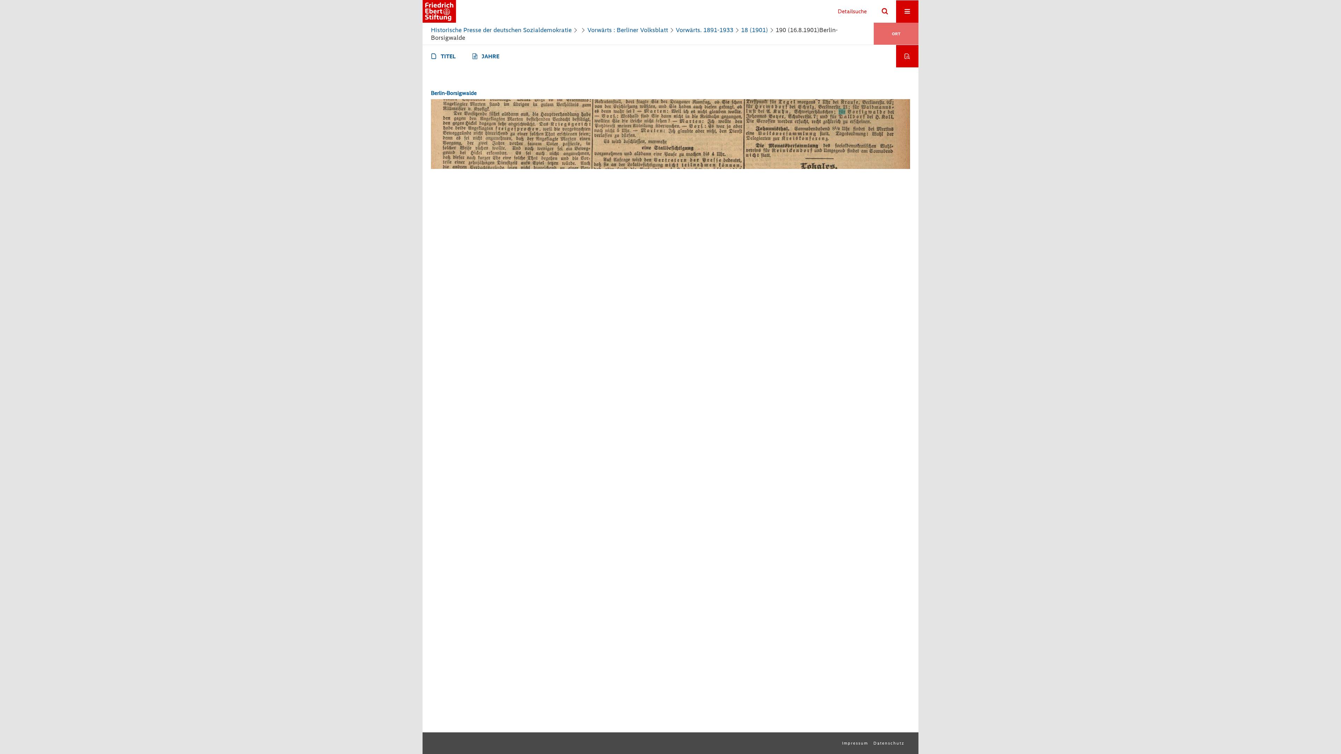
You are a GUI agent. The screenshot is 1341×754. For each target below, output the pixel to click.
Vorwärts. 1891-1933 (704, 30)
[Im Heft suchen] (907, 56)
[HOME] (439, 11)
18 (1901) (754, 30)
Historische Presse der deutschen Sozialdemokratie (501, 30)
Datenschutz (888, 743)
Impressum (855, 743)
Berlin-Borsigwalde (454, 93)
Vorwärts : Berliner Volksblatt (627, 30)
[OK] (885, 11)
